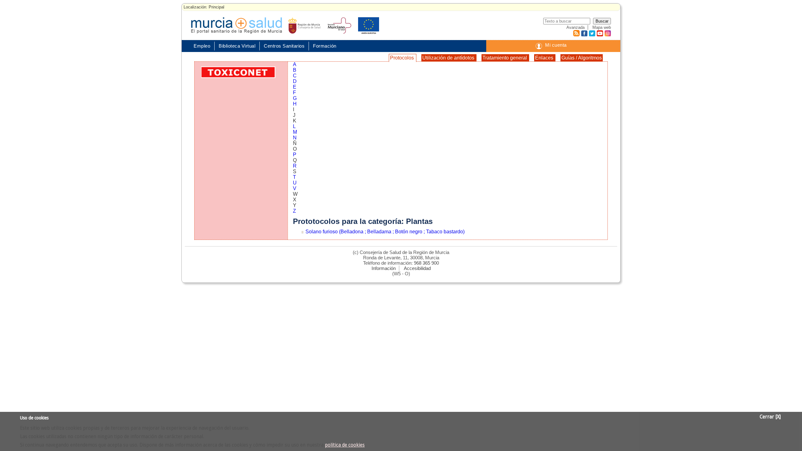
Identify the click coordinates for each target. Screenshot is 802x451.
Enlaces (545, 57)
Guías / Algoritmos (581, 57)
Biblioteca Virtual (237, 46)
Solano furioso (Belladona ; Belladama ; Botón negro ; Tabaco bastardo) (385, 231)
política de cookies (345, 445)
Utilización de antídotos (449, 57)
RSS (576, 33)
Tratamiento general (505, 57)
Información (384, 268)
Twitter (592, 33)
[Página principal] (236, 25)
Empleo (202, 46)
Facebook (583, 33)
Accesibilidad (417, 268)
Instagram (607, 33)
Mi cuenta (556, 45)
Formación (324, 46)
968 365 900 (426, 263)
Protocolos (402, 57)
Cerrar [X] (770, 417)
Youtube (599, 33)
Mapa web (601, 27)
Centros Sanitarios (284, 46)
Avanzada (575, 27)
